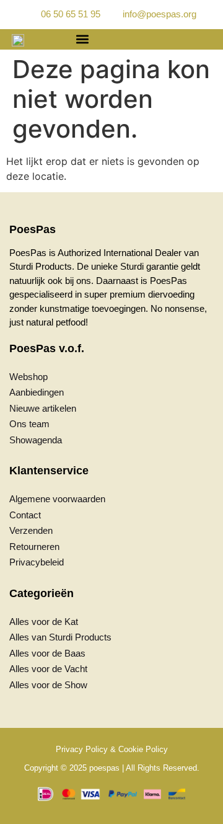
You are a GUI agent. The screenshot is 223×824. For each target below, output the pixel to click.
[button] (82, 39)
